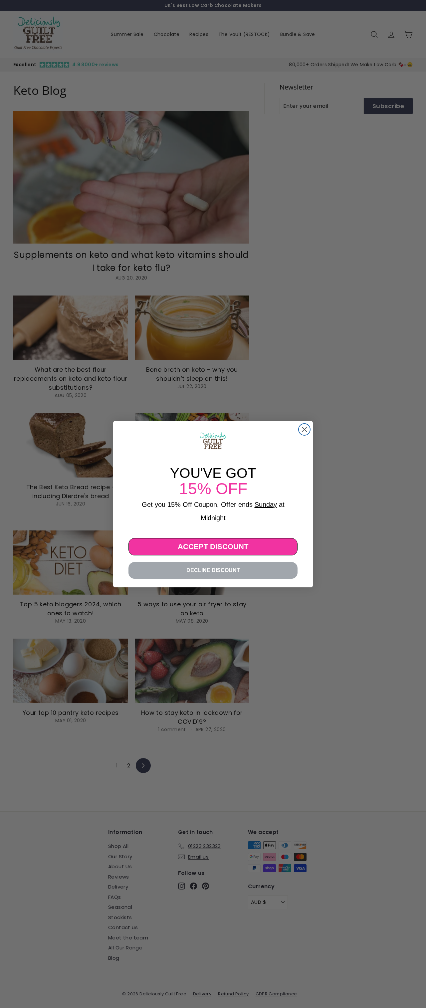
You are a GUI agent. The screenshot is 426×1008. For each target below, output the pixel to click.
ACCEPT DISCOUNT (213, 546)
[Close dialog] (304, 429)
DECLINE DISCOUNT (213, 570)
